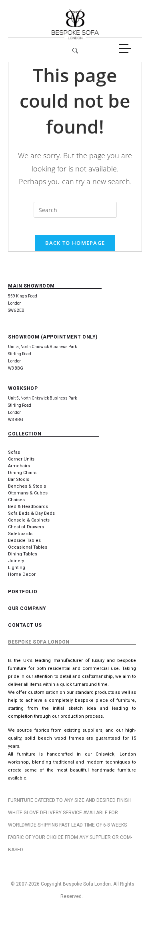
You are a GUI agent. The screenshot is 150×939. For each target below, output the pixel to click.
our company (27, 608)
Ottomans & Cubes (28, 493)
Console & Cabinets (29, 520)
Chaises (16, 499)
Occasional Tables (27, 547)
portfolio (23, 592)
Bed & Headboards (28, 506)
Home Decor (22, 574)
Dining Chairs (22, 472)
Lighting (16, 567)
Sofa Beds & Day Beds (31, 513)
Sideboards (20, 533)
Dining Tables (22, 554)
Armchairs (19, 466)
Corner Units (21, 459)
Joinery (16, 560)
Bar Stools (18, 479)
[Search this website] (75, 210)
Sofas (14, 452)
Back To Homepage (75, 242)
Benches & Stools (27, 486)
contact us (25, 625)
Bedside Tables (24, 540)
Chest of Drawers (26, 527)
